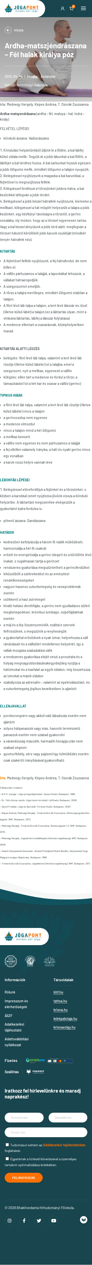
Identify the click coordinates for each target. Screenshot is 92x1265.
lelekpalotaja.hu (65, 1019)
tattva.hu (60, 1001)
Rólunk (10, 992)
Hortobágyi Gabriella (32, 85)
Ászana (32, 76)
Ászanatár (48, 76)
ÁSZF (9, 1016)
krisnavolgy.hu (64, 1027)
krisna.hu (60, 1010)
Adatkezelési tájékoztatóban (64, 1145)
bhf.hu (58, 992)
